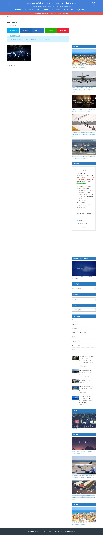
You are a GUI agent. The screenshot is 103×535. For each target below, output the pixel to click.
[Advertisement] (38, 85)
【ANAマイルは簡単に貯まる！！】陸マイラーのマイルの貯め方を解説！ (52, 13)
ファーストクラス (68, 10)
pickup (93, 10)
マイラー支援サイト (82, 10)
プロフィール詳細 (81, 183)
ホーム (10, 10)
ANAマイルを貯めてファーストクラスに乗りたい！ (51, 3)
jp (85, 169)
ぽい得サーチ (81, 220)
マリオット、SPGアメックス (45, 10)
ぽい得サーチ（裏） (84, 223)
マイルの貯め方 (29, 10)
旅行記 (58, 10)
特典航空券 (18, 10)
